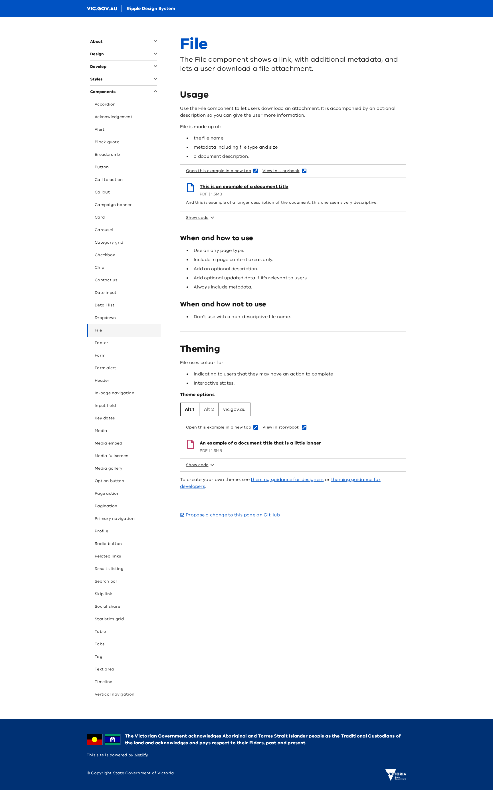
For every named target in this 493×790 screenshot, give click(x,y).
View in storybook (281, 171)
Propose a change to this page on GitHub (233, 515)
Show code (197, 217)
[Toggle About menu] (155, 41)
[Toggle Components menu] (155, 92)
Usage (194, 94)
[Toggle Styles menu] (155, 79)
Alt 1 (190, 409)
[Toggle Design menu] (155, 54)
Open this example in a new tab (218, 171)
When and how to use (216, 238)
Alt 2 (209, 409)
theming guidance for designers (287, 479)
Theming (200, 349)
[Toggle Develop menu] (155, 66)
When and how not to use (223, 304)
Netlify (141, 755)
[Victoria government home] (395, 775)
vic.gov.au (234, 409)
